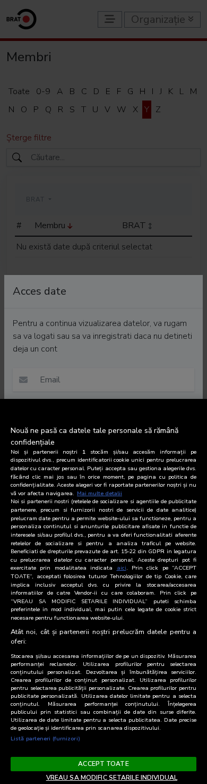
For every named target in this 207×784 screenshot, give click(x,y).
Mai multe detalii (99, 493)
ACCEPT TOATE (103, 764)
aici (121, 568)
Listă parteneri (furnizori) (45, 739)
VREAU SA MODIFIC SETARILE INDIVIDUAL (111, 777)
